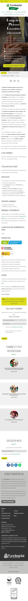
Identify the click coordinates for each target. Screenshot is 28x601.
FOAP (2, 256)
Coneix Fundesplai (8, 501)
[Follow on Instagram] (12, 465)
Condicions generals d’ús (8, 563)
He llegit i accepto (14, 327)
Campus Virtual (5, 518)
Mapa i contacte (5, 532)
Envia (4, 338)
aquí (2, 283)
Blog (15, 515)
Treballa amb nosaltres (19, 565)
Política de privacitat (19, 563)
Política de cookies (7, 565)
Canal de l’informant (13, 567)
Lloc (17, 75)
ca (6, 1)
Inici (2, 12)
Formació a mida (5, 515)
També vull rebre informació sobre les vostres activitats (14, 331)
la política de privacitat (18, 327)
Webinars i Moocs (19, 513)
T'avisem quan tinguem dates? (14, 66)
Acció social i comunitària (20, 12)
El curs (3, 73)
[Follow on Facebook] (8, 465)
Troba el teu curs (9, 12)
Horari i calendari (13, 73)
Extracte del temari (7, 75)
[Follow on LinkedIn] (16, 465)
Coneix (16, 511)
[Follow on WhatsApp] (19, 465)
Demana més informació (14, 68)
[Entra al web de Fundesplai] (14, 557)
